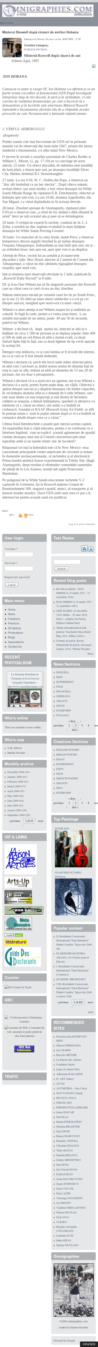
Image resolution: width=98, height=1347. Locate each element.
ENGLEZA (62, 672)
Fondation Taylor (65, 1064)
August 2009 (14, 810)
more (90, 1012)
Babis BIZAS (63, 1240)
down (26, 515)
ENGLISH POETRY (67, 749)
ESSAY (60, 759)
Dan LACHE (63, 1193)
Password (11, 563)
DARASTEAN (64, 1174)
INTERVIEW (63, 710)
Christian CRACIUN (67, 1145)
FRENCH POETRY (67, 778)
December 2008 (15, 772)
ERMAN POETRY (66, 754)
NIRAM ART (64, 1102)
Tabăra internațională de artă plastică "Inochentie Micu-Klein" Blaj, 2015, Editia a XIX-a (74, 632)
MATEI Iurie (62, 828)
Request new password (17, 577)
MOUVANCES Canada (69, 1093)
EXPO (60, 769)
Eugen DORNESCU (67, 1183)
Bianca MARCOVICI (68, 1136)
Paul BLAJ (62, 1117)
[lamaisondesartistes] (21, 859)
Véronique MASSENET (69, 1198)
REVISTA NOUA (66, 1098)
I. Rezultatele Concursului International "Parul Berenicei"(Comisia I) (72, 970)
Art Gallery (14, 628)
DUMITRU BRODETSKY (71, 979)
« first (71, 721)
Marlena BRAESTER (68, 1126)
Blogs (11, 637)
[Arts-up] (18, 882)
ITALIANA (62, 715)
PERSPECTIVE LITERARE (72, 1107)
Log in (72, 524)
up (20, 515)
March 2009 (14, 786)
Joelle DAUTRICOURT (69, 1179)
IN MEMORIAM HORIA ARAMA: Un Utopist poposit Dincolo (72, 957)
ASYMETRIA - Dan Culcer (71, 1088)
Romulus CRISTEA (67, 1140)
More (90, 653)
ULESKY (61, 1222)
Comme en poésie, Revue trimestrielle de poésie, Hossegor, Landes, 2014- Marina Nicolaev (74, 645)
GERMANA (63, 696)
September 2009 (16, 815)
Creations (14, 619)
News (11, 614)
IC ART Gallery (65, 1078)
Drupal (71, 1340)
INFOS (60, 705)
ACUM (60, 1083)
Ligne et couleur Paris (68, 1069)
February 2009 (15, 781)
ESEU (59, 677)
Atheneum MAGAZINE (69, 1074)
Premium (13, 623)
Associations (16, 642)
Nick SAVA (62, 1217)
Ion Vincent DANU (67, 1169)
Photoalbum (15, 632)
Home (11, 609)
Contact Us (15, 646)
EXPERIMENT (65, 681)
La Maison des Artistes (68, 1059)
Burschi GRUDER (66, 1055)
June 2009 (12, 800)
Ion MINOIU (63, 1203)
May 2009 (12, 796)
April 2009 (13, 791)
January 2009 (14, 776)
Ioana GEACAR (65, 1112)
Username (11, 549)
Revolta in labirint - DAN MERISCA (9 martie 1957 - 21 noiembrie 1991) (73, 593)
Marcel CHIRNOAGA (68, 1045)
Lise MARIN (63, 1050)
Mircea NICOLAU (66, 1212)
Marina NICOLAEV (67, 1245)
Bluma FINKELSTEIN (69, 1121)
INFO (59, 788)
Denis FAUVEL (65, 1188)
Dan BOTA (62, 1164)
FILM (59, 686)
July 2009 (12, 805)
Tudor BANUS (64, 1150)
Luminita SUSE (64, 1235)
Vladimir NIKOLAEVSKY (71, 1207)
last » (75, 730)
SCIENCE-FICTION (35, 49)
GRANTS (61, 701)
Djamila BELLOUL (67, 1155)
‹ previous (14, 821)
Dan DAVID (63, 1131)
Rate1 (5, 510)
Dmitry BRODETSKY (68, 1160)
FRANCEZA (63, 691)
